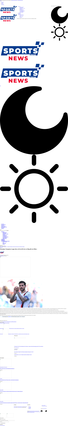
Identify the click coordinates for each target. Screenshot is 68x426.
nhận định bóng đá (20, 407)
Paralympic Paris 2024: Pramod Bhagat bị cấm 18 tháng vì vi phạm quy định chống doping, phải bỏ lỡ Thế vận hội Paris (28, 346)
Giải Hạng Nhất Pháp (31, 412)
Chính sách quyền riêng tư (14, 0)
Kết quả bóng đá (20, 406)
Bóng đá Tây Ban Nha (33, 411)
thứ (15, 321)
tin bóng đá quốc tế (24, 406)
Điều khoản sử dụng (20, 0)
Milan (13, 321)
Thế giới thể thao (16, 406)
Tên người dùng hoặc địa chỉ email (4, 420)
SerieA (28, 412)
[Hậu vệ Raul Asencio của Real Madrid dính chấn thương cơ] (6, 366)
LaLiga (37, 411)
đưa (9, 321)
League (11, 321)
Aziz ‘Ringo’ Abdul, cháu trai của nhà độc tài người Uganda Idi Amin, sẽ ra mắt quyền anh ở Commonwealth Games (14, 402)
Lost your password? (2, 425)
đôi (7, 321)
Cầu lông (1, 378)
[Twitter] (46, 411)
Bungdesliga (28, 411)
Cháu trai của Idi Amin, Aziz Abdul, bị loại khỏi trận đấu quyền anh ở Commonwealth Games (11, 391)
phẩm (14, 321)
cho (6, 321)
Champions (4, 321)
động (8, 321)
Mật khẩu (1, 421)
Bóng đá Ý (1, 247)
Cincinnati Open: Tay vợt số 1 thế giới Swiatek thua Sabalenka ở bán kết (23, 354)
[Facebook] (41, 411)
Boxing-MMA (1, 401)
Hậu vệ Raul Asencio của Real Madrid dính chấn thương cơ (7, 368)
